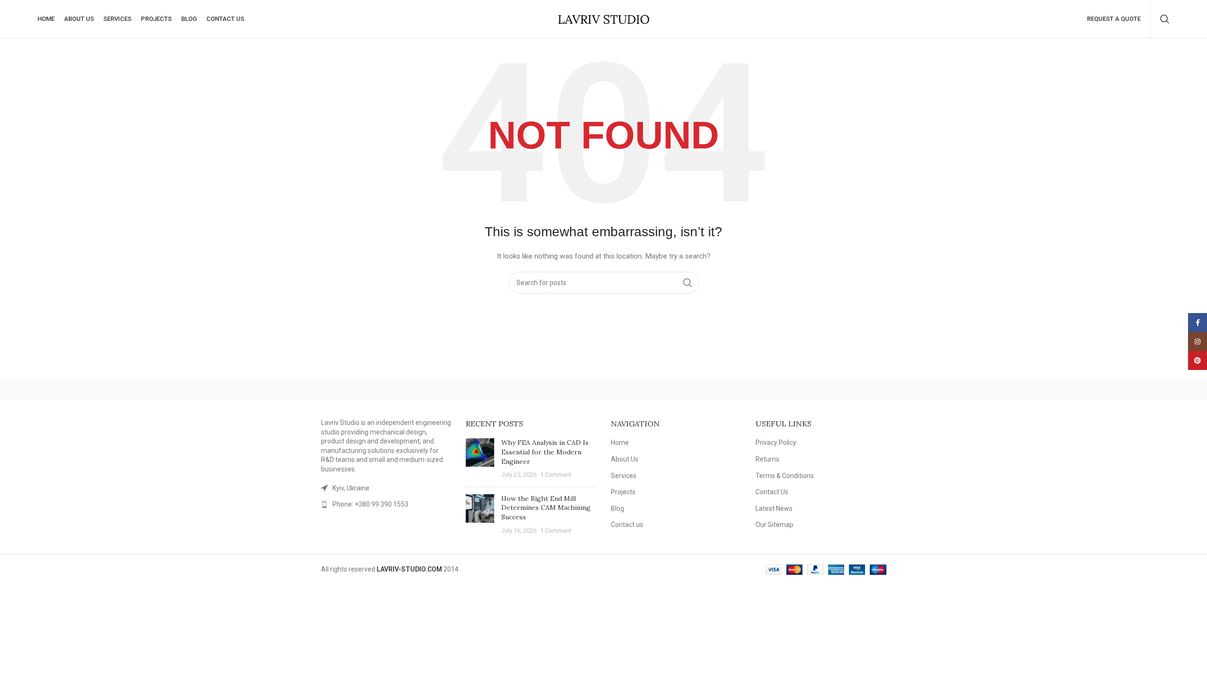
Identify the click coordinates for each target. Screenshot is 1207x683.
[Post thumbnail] (480, 458)
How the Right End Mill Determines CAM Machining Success (545, 507)
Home (620, 442)
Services (623, 476)
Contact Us (772, 492)
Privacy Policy (776, 442)
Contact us (627, 524)
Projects (623, 492)
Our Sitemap (774, 524)
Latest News (774, 508)
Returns (767, 459)
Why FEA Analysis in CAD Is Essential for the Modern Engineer (545, 451)
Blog (617, 508)
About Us (624, 459)
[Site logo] (604, 18)
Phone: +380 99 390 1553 (370, 504)
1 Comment (555, 474)
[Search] (1164, 18)
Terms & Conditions (785, 476)
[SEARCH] (688, 283)
